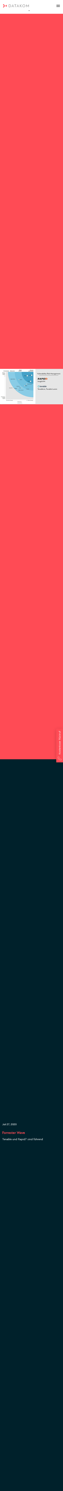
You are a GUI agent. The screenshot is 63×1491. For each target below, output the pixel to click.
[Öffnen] (58, 6)
